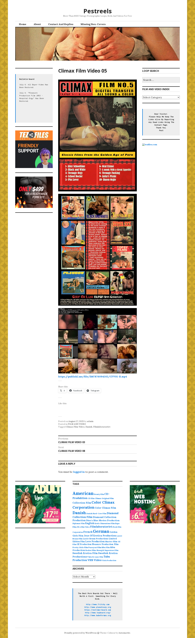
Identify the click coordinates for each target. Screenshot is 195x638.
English (89, 523)
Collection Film (82, 502)
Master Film (111, 541)
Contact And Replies (60, 24)
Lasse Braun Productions (95, 538)
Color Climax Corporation (94, 505)
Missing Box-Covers (93, 24)
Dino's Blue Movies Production (103, 520)
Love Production (95, 541)
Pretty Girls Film (80, 547)
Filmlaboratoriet (101, 427)
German (101, 531)
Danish (88, 427)
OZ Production (84, 544)
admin (90, 421)
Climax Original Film (104, 498)
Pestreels (97, 11)
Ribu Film (106, 547)
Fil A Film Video (83, 527)
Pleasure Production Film (105, 544)
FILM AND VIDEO (77, 424)
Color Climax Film (105, 507)
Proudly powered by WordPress (80, 633)
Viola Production (109, 560)
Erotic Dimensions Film (105, 523)
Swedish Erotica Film (85, 553)
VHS (90, 560)
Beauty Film (99, 494)
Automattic (124, 633)
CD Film (91, 498)
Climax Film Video (75, 427)
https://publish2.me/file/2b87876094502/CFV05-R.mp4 (92, 376)
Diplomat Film (79, 523)
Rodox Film (90, 550)
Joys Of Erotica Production (100, 535)
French (87, 531)
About (37, 24)
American (83, 493)
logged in (79, 471)
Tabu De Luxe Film (95, 557)
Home (22, 24)
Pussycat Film (94, 547)
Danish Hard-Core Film (96, 513)
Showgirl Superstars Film (107, 550)
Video (98, 560)
